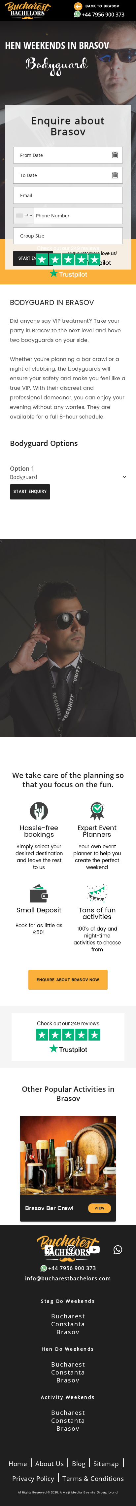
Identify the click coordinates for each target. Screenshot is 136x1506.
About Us (49, 1464)
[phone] (118, 1250)
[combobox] (24, 215)
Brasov (68, 1332)
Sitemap (106, 1464)
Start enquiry (30, 492)
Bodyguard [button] (23, 477)
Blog (78, 1464)
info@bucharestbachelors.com (68, 1278)
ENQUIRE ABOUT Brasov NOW (68, 980)
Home (18, 1464)
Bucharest (68, 1316)
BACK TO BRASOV (101, 6)
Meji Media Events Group (85, 1492)
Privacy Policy (33, 1479)
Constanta (68, 1324)
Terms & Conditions (93, 1479)
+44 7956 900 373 (103, 14)
